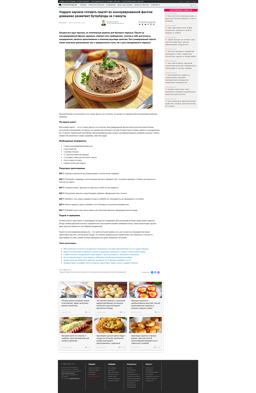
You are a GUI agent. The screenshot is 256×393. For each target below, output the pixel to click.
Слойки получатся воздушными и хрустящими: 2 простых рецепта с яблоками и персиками (101, 254)
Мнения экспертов (113, 380)
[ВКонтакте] (139, 24)
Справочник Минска (94, 368)
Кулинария (111, 5)
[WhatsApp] (153, 24)
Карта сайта (92, 374)
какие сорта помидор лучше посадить (75, 1)
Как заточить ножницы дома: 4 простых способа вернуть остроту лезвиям (180, 18)
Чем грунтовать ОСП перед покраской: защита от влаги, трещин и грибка (178, 30)
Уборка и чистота (141, 5)
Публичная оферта (93, 370)
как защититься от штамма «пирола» (106, 1)
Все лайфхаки (112, 368)
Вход (194, 5)
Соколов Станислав (112, 22)
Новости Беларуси (96, 5)
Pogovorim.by (67, 364)
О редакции (91, 372)
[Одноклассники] (142, 24)
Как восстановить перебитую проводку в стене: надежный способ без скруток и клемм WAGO (180, 54)
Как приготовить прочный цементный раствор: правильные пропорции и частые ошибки (180, 65)
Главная (83, 5)
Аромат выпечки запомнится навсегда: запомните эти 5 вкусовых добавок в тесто (97, 260)
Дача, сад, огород (125, 5)
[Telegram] (145, 24)
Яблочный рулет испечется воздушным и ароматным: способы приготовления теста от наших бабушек (106, 249)
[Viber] (151, 24)
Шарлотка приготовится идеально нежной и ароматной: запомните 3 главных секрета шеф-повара (104, 251)
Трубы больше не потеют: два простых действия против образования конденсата (180, 42)
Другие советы (112, 376)
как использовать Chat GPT (133, 1)
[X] (148, 24)
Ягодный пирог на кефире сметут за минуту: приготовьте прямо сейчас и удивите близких (101, 263)
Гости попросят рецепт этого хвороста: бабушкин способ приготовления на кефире (98, 257)
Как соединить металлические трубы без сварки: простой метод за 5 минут (180, 103)
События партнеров (114, 378)
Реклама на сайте (93, 376)
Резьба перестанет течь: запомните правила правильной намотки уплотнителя (180, 91)
